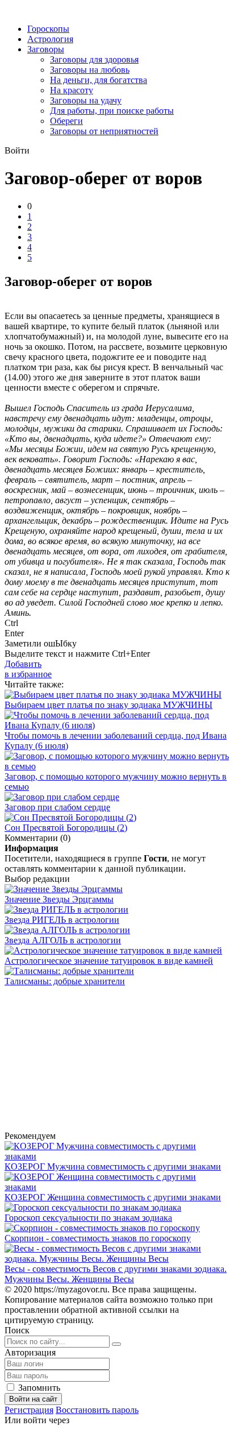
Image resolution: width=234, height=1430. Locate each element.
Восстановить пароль (97, 1410)
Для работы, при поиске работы (112, 110)
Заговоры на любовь (89, 69)
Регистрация (29, 1410)
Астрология (50, 39)
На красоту (71, 90)
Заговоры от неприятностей (104, 131)
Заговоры (45, 49)
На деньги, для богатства (98, 80)
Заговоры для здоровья (94, 59)
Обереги (66, 121)
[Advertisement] (76, 1058)
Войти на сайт (33, 1399)
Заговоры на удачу (86, 100)
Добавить (28, 669)
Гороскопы (48, 29)
